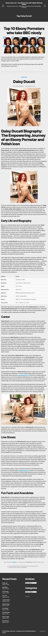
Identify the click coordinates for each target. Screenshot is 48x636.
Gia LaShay (5, 608)
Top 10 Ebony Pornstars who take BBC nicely (24, 30)
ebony (28, 566)
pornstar (10, 567)
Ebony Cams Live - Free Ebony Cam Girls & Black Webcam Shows (24, 3)
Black (10, 566)
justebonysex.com (34, 566)
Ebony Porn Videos (28, 596)
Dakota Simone (6, 612)
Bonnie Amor (5, 620)
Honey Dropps (6, 604)
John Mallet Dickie (20, 86)
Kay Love (4, 595)
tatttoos (18, 567)
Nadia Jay (4, 583)
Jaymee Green (6, 599)
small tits (14, 567)
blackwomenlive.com (16, 566)
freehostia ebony (26, 596)
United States (24, 567)
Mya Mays (4, 587)
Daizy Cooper (5, 616)
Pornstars (24, 77)
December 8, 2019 (31, 86)
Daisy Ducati (24, 81)
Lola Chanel (5, 591)
